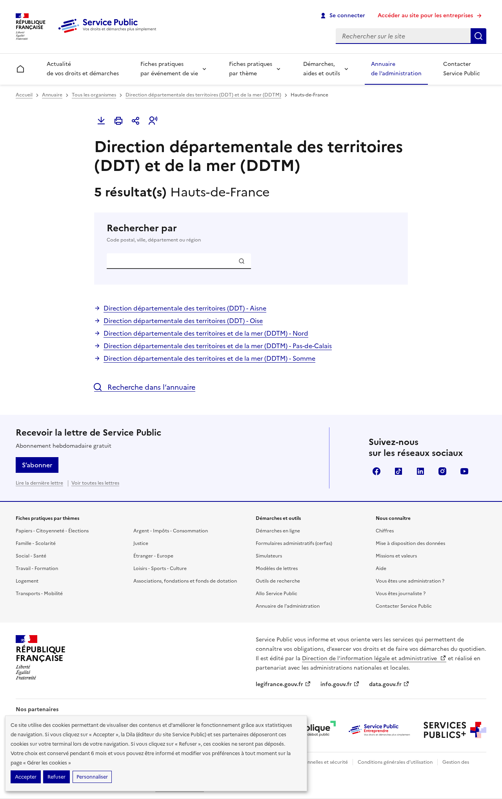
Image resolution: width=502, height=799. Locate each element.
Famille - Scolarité (36, 543)
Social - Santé (31, 555)
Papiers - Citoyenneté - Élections (52, 530)
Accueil (24, 94)
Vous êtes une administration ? (410, 581)
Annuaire (52, 94)
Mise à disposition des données (410, 543)
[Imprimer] (118, 121)
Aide (381, 568)
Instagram (442, 471)
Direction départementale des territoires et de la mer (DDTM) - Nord (206, 333)
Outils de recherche (278, 581)
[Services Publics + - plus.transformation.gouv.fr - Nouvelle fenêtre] (455, 730)
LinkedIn (420, 471)
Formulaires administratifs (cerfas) (294, 543)
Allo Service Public (276, 593)
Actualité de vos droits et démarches (83, 69)
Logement (27, 581)
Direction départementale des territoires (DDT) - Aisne (185, 308)
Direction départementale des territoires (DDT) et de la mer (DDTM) (203, 94)
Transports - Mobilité (39, 593)
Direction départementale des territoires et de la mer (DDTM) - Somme (209, 358)
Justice (140, 543)
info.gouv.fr (336, 684)
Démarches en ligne (278, 530)
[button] (153, 121)
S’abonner (37, 465)
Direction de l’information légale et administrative (370, 658)
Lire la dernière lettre (39, 483)
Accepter (25, 777)
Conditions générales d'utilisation (395, 762)
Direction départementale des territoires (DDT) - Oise (183, 320)
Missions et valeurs (396, 555)
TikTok (398, 471)
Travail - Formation (37, 568)
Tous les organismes (94, 94)
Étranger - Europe (153, 555)
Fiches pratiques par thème (250, 69)
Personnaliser (92, 777)
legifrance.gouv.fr (279, 684)
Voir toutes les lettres (95, 483)
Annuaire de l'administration (288, 606)
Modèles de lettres (277, 568)
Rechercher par (154, 232)
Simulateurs (269, 555)
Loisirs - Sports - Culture (160, 568)
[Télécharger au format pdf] (101, 121)
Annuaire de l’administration (396, 69)
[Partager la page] (136, 121)
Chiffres (385, 530)
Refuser (56, 777)
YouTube (464, 471)
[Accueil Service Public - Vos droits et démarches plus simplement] (109, 33)
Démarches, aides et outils (321, 69)
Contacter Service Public (461, 69)
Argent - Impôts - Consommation (170, 530)
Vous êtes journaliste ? (401, 593)
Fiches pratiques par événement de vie (169, 69)
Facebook (376, 471)
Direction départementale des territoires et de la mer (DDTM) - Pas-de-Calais (218, 345)
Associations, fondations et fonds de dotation (185, 581)
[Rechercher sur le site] (478, 36)
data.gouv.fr (385, 684)
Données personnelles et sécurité (310, 762)
